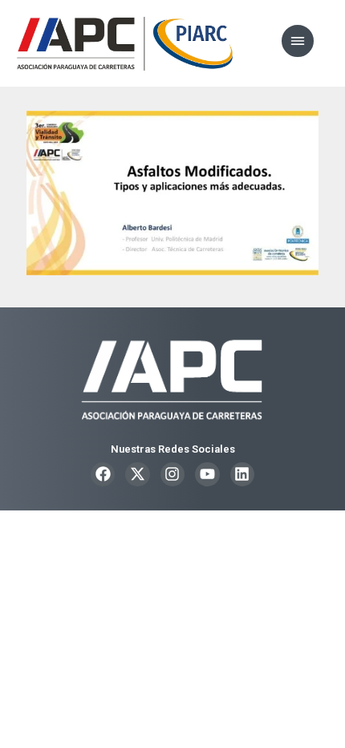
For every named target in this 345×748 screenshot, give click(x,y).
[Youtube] (207, 474)
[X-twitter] (137, 474)
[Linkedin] (242, 474)
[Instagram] (172, 474)
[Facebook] (103, 474)
